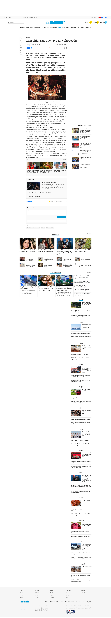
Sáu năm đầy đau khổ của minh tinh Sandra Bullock (80, 423)
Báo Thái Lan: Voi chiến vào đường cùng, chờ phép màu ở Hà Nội (80, 492)
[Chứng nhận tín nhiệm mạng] (70, 612)
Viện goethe (29, 227)
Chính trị (23, 27)
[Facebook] (102, 17)
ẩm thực (47, 227)
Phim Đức (43, 227)
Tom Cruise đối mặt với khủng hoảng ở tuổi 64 (86, 412)
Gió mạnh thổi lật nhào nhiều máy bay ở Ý (80, 398)
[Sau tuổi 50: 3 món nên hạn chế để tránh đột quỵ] (76, 503)
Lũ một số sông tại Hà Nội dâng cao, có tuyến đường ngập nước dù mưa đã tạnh (80, 316)
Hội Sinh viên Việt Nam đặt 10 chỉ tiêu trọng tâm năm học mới (86, 433)
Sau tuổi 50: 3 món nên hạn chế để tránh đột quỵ (86, 502)
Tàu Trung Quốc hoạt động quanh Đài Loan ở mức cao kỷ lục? (86, 326)
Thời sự (27, 27)
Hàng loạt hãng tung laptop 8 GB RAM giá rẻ (80, 536)
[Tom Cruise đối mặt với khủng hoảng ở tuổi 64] (76, 413)
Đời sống (39, 27)
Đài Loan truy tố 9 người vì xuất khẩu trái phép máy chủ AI (81, 337)
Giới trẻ (47, 27)
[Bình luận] (21, 48)
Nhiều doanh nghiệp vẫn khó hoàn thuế (79, 354)
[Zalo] (106, 17)
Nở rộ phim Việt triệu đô (35, 196)
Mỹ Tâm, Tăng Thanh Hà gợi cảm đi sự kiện (80, 419)
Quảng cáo (52, 601)
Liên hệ (35, 17)
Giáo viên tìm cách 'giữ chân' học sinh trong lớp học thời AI (81, 462)
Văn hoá (52, 592)
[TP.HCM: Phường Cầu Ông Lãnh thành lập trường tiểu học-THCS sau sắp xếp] (76, 455)
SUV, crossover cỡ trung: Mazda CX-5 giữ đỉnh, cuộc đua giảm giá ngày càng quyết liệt (86, 547)
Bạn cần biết (25, 17)
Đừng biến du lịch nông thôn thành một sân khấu (86, 391)
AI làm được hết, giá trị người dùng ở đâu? (80, 440)
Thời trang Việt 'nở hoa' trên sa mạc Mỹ (86, 567)
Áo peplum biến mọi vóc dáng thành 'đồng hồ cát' (80, 576)
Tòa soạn (61, 601)
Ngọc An (34, 44)
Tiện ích (31, 17)
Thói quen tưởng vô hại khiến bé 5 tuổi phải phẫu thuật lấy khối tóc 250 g (80, 514)
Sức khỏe (44, 27)
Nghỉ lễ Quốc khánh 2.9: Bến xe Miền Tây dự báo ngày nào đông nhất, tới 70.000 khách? (86, 369)
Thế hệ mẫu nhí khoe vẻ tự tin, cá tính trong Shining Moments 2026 (80, 580)
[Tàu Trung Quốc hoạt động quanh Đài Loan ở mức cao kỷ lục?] (76, 327)
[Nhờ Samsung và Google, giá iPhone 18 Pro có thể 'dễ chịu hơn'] (76, 525)
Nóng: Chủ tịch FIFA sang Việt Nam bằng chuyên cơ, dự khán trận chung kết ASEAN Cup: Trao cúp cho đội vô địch (86, 478)
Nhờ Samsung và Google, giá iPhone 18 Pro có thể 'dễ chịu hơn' (86, 524)
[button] (21, 38)
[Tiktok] (104, 17)
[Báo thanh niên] (55, 22)
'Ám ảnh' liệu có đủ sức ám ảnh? (48, 182)
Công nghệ (72, 27)
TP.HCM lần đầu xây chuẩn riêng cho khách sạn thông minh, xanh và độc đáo (81, 402)
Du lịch (55, 27)
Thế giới (31, 27)
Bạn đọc (83, 590)
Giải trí (63, 27)
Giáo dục (52, 27)
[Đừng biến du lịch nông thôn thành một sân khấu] (76, 392)
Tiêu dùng (82, 27)
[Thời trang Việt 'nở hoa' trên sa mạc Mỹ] (76, 569)
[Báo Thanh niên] (24, 601)
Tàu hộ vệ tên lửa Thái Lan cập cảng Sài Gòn (80, 333)
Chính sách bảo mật (69, 601)
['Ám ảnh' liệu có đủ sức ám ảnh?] (33, 186)
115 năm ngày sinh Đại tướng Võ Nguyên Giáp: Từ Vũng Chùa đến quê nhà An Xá (86, 304)
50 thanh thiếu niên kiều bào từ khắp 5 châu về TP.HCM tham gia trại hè (81, 381)
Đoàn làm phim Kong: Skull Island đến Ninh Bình (40, 193)
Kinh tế (35, 27)
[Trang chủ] (20, 27)
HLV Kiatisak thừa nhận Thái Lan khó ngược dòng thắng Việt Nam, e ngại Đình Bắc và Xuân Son (81, 486)
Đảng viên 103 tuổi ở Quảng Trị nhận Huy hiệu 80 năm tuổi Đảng (81, 311)
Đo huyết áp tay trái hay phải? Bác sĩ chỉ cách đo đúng (81, 509)
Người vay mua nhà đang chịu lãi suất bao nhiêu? (86, 347)
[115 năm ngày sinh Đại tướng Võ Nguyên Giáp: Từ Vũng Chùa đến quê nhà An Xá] (76, 305)
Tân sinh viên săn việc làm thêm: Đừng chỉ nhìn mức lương (80, 444)
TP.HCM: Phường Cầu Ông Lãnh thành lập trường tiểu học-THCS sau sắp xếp (86, 454)
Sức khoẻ (37, 592)
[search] (16, 22)
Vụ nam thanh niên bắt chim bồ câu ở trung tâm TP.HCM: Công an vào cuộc (80, 376)
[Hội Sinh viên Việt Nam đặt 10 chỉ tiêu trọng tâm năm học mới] (76, 434)
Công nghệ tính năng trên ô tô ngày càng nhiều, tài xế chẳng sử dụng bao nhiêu (81, 558)
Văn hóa (59, 27)
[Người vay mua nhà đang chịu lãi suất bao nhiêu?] (76, 348)
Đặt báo (46, 601)
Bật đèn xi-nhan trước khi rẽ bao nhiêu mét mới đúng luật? (80, 553)
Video (78, 27)
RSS (57, 601)
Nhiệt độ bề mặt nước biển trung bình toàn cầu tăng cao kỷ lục (81, 358)
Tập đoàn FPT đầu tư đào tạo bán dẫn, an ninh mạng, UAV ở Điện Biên (81, 467)
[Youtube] (100, 17)
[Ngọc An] (28, 44)
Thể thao (67, 27)
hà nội (39, 227)
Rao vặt (83, 592)
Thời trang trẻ (88, 27)
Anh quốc (34, 227)
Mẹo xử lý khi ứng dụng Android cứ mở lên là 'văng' (80, 532)
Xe (75, 27)
